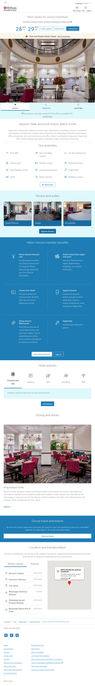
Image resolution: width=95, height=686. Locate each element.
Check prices (73, 28)
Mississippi (23, 621)
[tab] (15, 107)
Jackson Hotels (34, 621)
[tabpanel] (47, 115)
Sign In (89, 10)
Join (83, 10)
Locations (7, 621)
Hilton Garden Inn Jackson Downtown (56, 621)
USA (14, 621)
